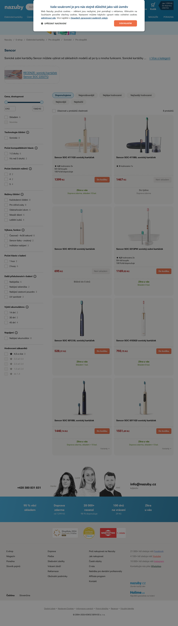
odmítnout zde (48, 18)
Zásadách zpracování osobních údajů (89, 18)
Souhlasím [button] (125, 23)
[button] (53, 23)
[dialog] (89, 15)
